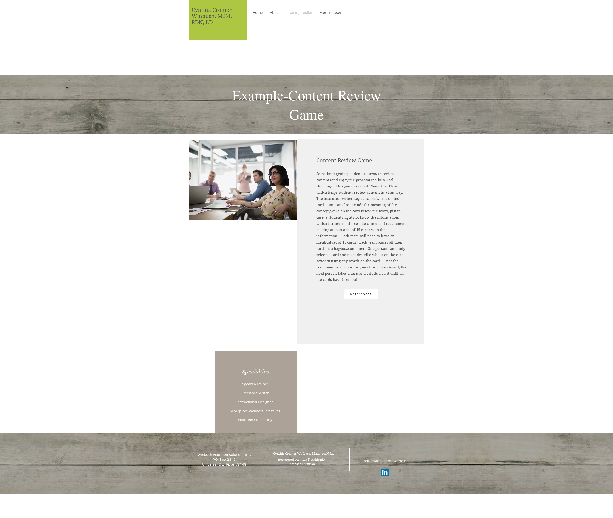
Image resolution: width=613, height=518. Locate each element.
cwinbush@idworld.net (390, 460)
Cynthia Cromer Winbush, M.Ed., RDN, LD (303, 453)
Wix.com (339, 499)
